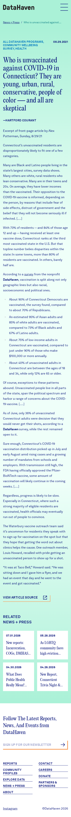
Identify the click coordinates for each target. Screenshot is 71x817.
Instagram (10, 808)
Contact (46, 763)
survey (28, 274)
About (8, 792)
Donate (45, 776)
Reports (10, 763)
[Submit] (63, 744)
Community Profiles (12, 771)
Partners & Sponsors (48, 784)
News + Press (11, 22)
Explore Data (14, 779)
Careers (45, 770)
